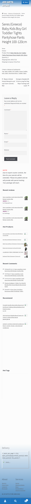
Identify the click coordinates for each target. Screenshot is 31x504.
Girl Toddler (15, 71)
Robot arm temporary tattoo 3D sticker (12, 248)
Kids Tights (5, 73)
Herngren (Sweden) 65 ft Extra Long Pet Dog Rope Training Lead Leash (22, 82)
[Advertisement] (15, 349)
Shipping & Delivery (20, 485)
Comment (7, 110)
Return (17, 487)
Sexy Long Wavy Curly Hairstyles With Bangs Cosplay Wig (15, 270)
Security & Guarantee (20, 490)
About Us (4, 483)
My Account (4, 488)
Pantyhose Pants (13, 73)
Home (5, 13)
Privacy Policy (5, 485)
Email (6, 142)
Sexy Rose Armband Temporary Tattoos (12, 239)
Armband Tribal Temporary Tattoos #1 (11, 256)
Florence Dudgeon (9, 283)
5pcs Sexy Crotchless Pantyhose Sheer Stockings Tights (14, 290)
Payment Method (19, 488)
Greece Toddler (23, 71)
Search (15, 501)
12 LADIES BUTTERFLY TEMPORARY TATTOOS (13, 252)
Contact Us (4, 487)
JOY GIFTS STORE (7, 3)
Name (6, 133)
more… (8, 462)
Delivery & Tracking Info (14, 13)
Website (6, 150)
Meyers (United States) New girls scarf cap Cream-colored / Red (8, 82)
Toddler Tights (22, 73)
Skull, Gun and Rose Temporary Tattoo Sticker (13, 243)
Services (17, 483)
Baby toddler (8, 71)
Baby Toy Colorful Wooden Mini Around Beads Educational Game (15, 284)
